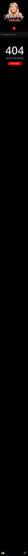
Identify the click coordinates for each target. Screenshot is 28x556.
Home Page (15, 63)
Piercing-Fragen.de (5, 34)
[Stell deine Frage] (24, 552)
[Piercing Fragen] (14, 13)
